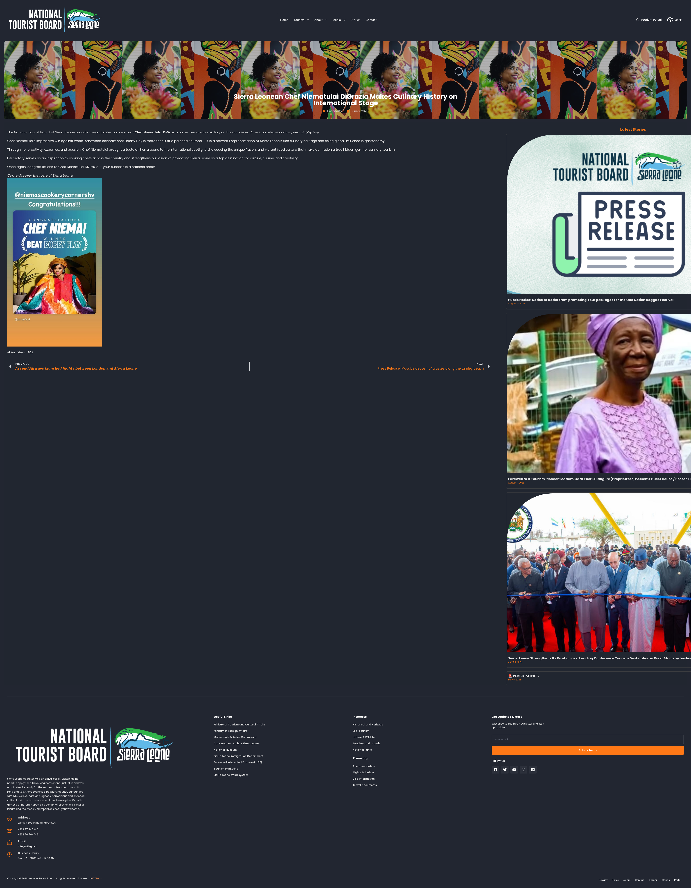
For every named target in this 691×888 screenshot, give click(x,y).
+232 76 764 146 (28, 834)
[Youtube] (514, 770)
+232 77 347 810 (28, 829)
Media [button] (337, 20)
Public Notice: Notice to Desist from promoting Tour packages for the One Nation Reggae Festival (591, 300)
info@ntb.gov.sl (27, 846)
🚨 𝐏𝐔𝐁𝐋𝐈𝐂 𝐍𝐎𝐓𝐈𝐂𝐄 (523, 676)
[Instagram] (523, 770)
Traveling (360, 758)
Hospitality (334, 111)
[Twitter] (505, 770)
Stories (355, 20)
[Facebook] (495, 770)
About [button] (318, 20)
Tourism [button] (299, 20)
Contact (371, 20)
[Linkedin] (533, 770)
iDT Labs (97, 878)
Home (284, 20)
